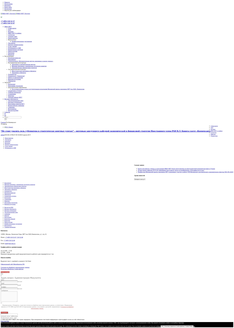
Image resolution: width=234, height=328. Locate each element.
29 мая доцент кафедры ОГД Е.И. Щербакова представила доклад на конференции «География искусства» (171, 170)
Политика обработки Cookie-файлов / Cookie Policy (179, 326)
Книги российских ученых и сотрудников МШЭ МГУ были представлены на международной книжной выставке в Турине (176, 168)
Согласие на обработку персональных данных (15, 267)
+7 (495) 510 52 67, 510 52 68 (14, 237)
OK (162, 326)
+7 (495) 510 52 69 (9, 240)
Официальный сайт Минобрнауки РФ (12, 264)
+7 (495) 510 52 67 (8, 23)
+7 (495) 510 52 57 (8, 21)
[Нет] (194, 326)
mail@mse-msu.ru (10, 243)
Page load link (5, 321)
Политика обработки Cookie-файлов (12, 269)
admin (2, 135)
